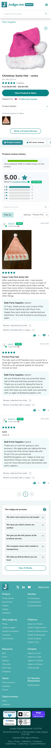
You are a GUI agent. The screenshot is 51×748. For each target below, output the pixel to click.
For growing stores (34, 605)
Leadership (6, 686)
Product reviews (8, 598)
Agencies (5, 660)
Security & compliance (10, 631)
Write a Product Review (25, 131)
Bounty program (34, 685)
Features (5, 605)
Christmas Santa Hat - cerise (20, 75)
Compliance (37, 741)
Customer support (8, 627)
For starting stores (34, 602)
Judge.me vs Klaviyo (35, 664)
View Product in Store (25, 93)
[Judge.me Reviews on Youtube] (29, 587)
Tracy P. (11, 223)
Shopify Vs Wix (33, 642)
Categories (6, 704)
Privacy (17, 741)
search (46, 13)
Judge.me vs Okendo (35, 660)
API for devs (6, 668)
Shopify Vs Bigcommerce (37, 627)
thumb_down (44, 335)
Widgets (5, 609)
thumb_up (34, 335)
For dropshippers (34, 598)
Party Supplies (9, 22)
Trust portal (6, 635)
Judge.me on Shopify (35, 624)
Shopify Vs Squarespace (36, 635)
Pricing (4, 624)
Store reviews (7, 602)
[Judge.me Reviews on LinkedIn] (23, 587)
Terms (10, 741)
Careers (5, 690)
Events (4, 657)
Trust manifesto (7, 638)
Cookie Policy (23, 744)
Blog (4, 653)
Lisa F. (11, 344)
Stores (4, 701)
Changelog (6, 671)
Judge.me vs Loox (34, 653)
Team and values (8, 682)
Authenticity (26, 741)
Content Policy (10, 744)
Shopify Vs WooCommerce (37, 631)
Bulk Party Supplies (29, 99)
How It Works (25, 568)
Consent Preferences (38, 744)
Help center (6, 664)
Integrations (6, 613)
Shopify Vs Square (34, 638)
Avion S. (12, 419)
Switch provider (33, 668)
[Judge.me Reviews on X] (17, 587)
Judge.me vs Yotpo (34, 657)
